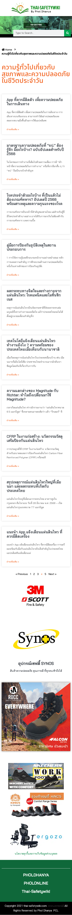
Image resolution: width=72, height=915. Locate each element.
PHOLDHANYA (36, 874)
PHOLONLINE (36, 883)
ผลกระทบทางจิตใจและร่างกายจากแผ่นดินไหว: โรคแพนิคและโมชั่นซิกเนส (34, 295)
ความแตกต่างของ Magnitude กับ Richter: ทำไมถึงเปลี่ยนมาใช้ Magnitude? (32, 394)
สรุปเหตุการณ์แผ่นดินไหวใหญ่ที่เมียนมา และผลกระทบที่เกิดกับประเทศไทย (34, 486)
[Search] (67, 33)
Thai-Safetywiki (36, 891)
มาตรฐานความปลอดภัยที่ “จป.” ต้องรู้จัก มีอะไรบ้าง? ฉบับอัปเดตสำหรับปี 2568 (35, 149)
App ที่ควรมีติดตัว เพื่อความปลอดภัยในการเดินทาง (35, 101)
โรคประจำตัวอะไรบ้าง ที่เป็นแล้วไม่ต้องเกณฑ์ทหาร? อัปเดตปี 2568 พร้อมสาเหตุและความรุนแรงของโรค (34, 199)
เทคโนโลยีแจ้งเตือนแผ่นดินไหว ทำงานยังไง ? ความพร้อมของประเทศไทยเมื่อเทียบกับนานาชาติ (33, 345)
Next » (52, 574)
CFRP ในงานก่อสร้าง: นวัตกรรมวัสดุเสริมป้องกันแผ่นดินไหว (35, 438)
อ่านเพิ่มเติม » (13, 129)
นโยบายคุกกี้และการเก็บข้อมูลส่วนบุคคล (36, 853)
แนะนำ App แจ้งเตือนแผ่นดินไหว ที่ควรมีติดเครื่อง (34, 534)
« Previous (22, 574)
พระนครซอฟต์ (56, 905)
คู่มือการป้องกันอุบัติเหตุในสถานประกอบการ (31, 247)
